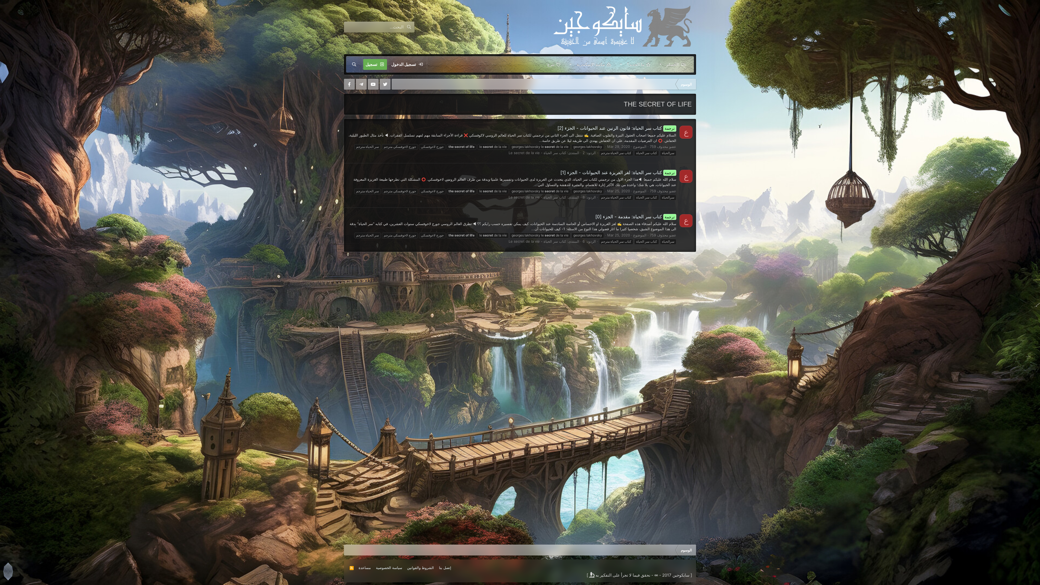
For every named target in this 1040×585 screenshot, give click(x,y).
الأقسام (673, 64)
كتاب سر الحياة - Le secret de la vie (537, 153)
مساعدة (365, 568)
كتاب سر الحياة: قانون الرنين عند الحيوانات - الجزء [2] (616, 128)
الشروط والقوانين (420, 568)
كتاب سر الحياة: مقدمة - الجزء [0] (635, 216)
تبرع (550, 64)
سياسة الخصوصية (389, 568)
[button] (660, 64)
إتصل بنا (445, 568)
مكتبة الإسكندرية (591, 64)
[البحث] (354, 64)
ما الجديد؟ (635, 64)
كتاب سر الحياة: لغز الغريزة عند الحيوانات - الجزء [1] (617, 172)
